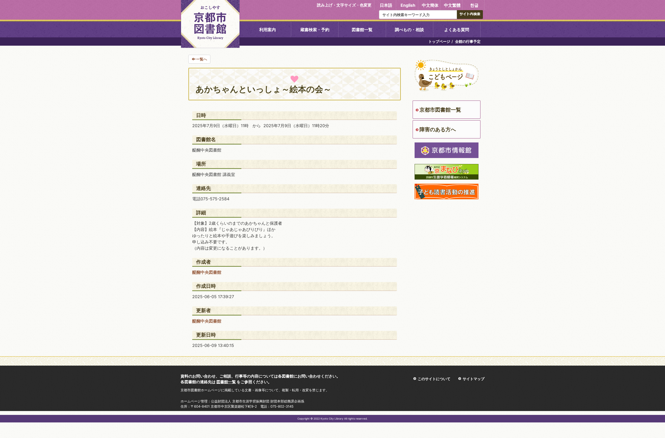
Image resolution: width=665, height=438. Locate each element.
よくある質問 (456, 29)
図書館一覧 (362, 29)
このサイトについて (434, 379)
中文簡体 (430, 5)
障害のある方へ (438, 129)
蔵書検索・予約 (314, 29)
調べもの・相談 (409, 29)
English (408, 5)
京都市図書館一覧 (440, 110)
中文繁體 (452, 5)
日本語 (386, 5)
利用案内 (267, 29)
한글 (474, 5)
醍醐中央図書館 (206, 272)
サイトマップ (473, 379)
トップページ (439, 41)
